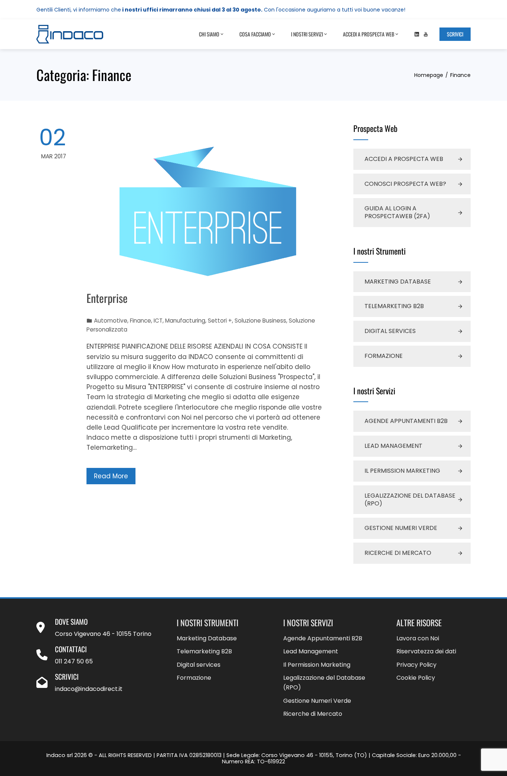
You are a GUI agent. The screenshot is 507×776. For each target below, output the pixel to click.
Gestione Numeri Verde (400, 528)
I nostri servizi (307, 34)
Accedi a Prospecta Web (368, 34)
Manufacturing (185, 320)
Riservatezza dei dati (426, 651)
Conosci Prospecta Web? (405, 184)
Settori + (220, 320)
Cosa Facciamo (255, 34)
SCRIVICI (455, 34)
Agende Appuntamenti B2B (406, 421)
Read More (111, 476)
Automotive (110, 320)
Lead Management (393, 446)
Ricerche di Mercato (397, 553)
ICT (158, 320)
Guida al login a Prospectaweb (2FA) (397, 212)
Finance (140, 320)
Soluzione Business (260, 320)
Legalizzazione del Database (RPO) (409, 499)
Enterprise (107, 298)
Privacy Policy (416, 664)
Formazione (383, 356)
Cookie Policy (415, 677)
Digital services (390, 331)
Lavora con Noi (417, 638)
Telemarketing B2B (394, 306)
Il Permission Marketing (402, 470)
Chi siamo (209, 34)
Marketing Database (397, 281)
